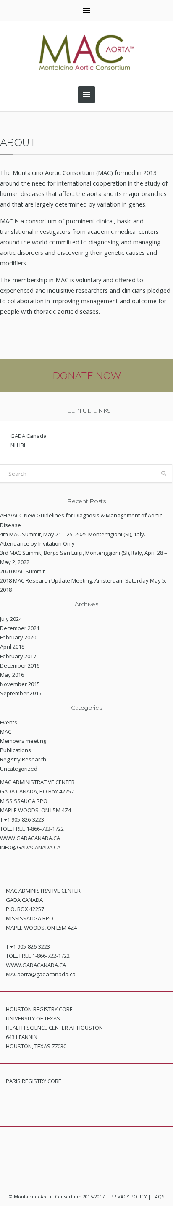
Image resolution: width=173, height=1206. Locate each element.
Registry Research (23, 759)
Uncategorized (18, 768)
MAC (5, 731)
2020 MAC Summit (22, 571)
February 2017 (18, 656)
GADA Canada (28, 436)
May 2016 (12, 675)
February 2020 (18, 637)
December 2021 (19, 628)
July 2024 (11, 619)
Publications (15, 750)
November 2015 (20, 684)
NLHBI (17, 445)
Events (8, 722)
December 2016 (19, 665)
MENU (86, 10)
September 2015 (21, 693)
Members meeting (23, 741)
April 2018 (12, 646)
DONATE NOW (86, 376)
